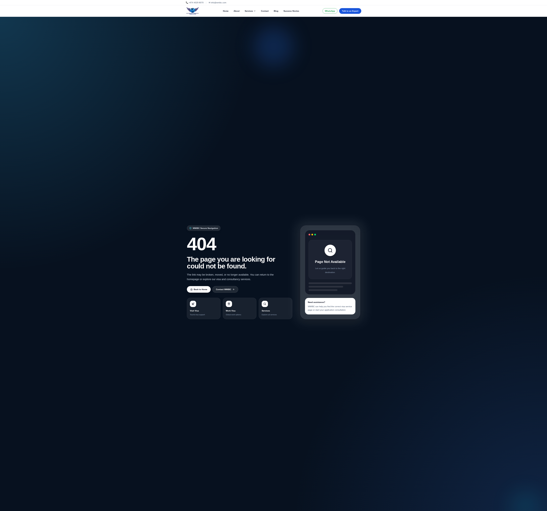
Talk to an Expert (350, 11)
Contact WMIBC (223, 289)
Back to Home (200, 289)
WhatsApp (330, 11)
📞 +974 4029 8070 (195, 2)
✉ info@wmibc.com (217, 2)
